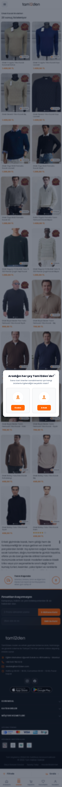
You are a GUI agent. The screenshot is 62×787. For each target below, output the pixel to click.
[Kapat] (54, 374)
